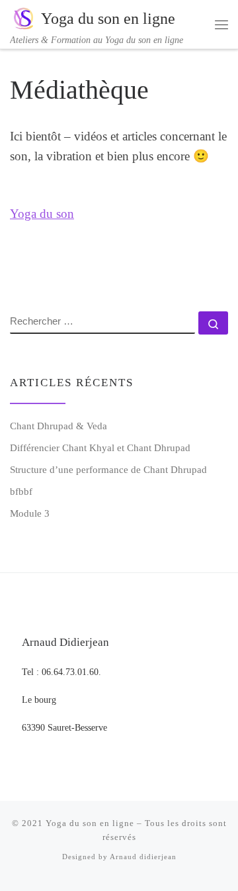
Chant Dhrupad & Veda (58, 425)
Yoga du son (42, 214)
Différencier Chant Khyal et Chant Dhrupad (100, 447)
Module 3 (30, 513)
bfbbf (21, 491)
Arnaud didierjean (143, 857)
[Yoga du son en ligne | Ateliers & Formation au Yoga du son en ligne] (23, 17)
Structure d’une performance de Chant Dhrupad (108, 469)
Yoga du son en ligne (90, 823)
